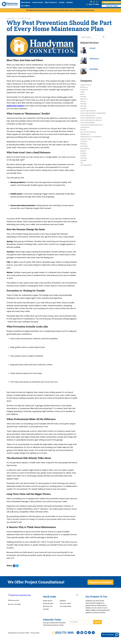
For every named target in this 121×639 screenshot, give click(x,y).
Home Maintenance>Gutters (91, 118)
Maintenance (11, 18)
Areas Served (37, 2)
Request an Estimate (100, 582)
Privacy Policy (35, 633)
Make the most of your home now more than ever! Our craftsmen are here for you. (61, 10)
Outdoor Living (85, 139)
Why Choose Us (51, 2)
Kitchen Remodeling (88, 132)
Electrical (83, 99)
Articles (62, 2)
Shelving (83, 158)
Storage (83, 160)
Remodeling (94, 69)
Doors (82, 94)
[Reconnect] (111, 606)
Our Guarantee (65, 606)
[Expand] (116, 606)
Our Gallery (25, 6)
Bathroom (84, 87)
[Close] (119, 606)
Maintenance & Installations (91, 137)
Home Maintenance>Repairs (91, 120)
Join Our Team (65, 603)
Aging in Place (85, 85)
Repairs (83, 151)
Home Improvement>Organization (93, 113)
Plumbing (83, 146)
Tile (81, 163)
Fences (83, 101)
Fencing (83, 104)
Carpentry (84, 89)
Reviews (69, 2)
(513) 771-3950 (93, 4)
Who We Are (47, 606)
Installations (84, 127)
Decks (82, 92)
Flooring (83, 106)
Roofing (83, 153)
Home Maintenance (87, 115)
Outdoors (83, 141)
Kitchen (83, 130)
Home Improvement (87, 111)
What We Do (26, 2)
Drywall (92, 48)
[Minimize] (113, 606)
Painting (83, 144)
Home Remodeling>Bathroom (91, 125)
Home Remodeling (87, 122)
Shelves (83, 155)
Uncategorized (85, 165)
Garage (83, 108)
